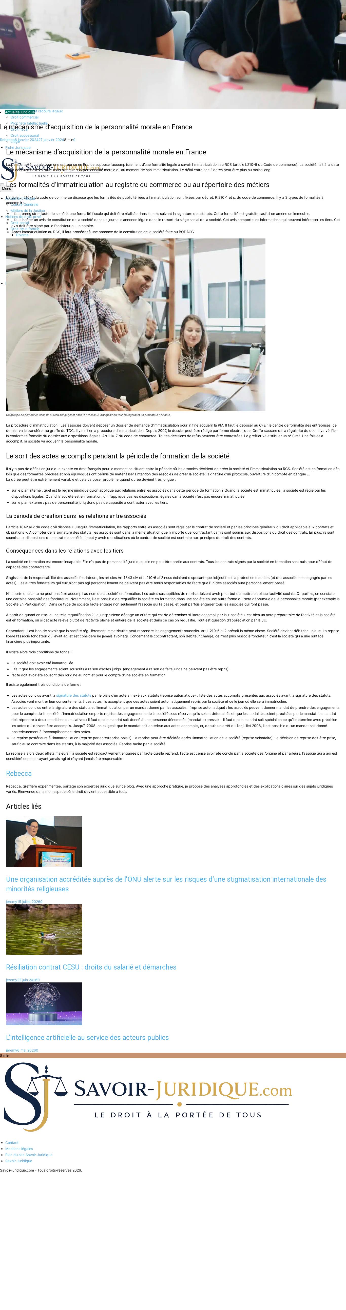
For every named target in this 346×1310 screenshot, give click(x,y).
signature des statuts (73, 695)
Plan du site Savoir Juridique (28, 1155)
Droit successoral (25, 135)
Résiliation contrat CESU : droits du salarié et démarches (91, 967)
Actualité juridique (20, 112)
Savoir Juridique (18, 1161)
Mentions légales (19, 1148)
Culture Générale (24, 204)
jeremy (11, 901)
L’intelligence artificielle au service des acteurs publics (87, 1038)
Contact (11, 1142)
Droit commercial (25, 117)
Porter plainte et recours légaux (37, 111)
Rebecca (7, 139)
